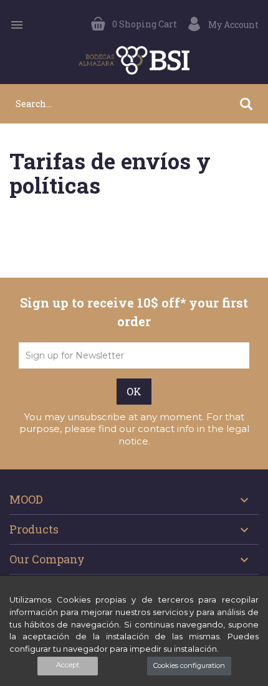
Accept (67, 664)
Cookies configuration (189, 665)
